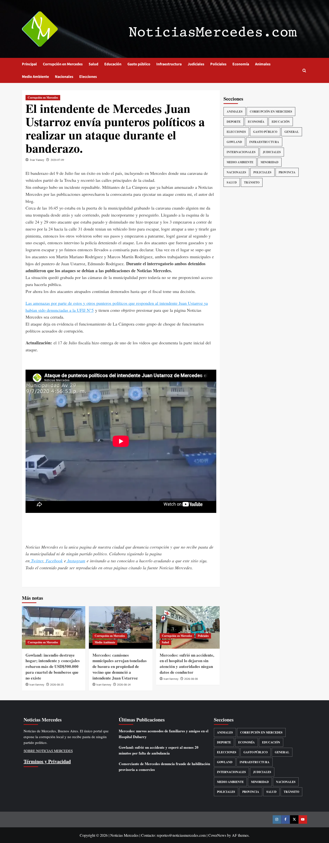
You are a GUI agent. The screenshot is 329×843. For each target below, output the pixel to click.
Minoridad (269, 162)
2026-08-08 (191, 679)
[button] (304, 70)
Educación (112, 64)
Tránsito (251, 182)
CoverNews (217, 835)
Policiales (218, 64)
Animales (262, 64)
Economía (240, 64)
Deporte (234, 122)
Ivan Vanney (37, 160)
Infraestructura (169, 64)
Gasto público (138, 64)
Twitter (36, 561)
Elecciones (88, 76)
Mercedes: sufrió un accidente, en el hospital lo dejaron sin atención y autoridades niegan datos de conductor (187, 663)
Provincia (287, 172)
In (68, 561)
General (291, 132)
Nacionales (64, 76)
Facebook (53, 561)
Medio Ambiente (35, 76)
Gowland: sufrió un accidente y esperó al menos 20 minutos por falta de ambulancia (158, 750)
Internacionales (241, 152)
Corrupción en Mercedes (63, 64)
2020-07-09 (57, 160)
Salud (93, 64)
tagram (79, 561)
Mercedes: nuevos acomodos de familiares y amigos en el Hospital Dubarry (163, 733)
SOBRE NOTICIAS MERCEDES (48, 750)
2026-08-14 (124, 685)
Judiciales (196, 64)
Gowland (234, 142)
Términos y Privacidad (47, 761)
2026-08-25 (57, 685)
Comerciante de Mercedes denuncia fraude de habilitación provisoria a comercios (164, 766)
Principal (29, 64)
